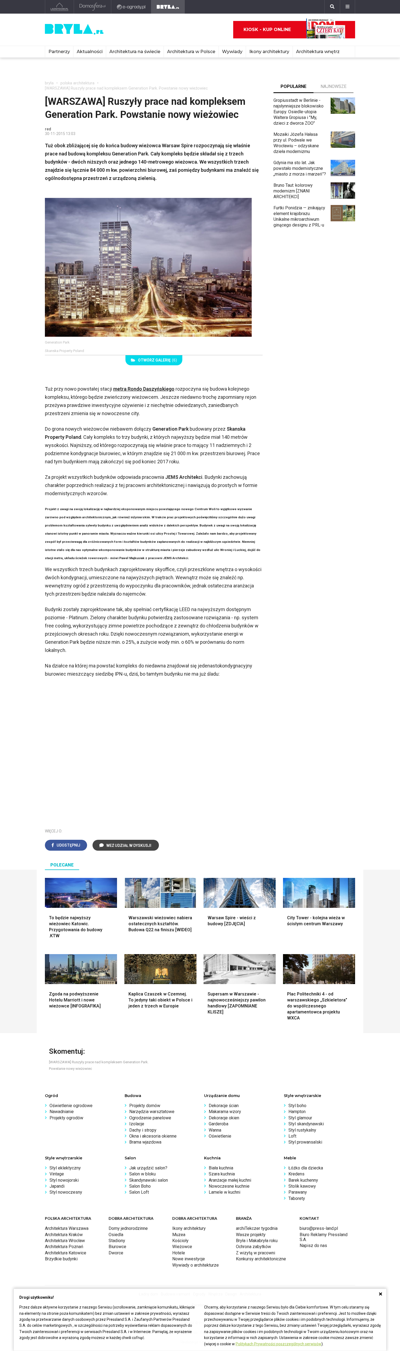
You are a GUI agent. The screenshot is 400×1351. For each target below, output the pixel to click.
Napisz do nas (313, 1245)
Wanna (215, 1130)
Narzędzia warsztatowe (151, 1111)
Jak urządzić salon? (148, 1168)
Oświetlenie (220, 1136)
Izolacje (136, 1123)
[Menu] (347, 7)
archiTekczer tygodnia (257, 1228)
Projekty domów (144, 1105)
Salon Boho (140, 1186)
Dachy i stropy (142, 1130)
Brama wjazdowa (145, 1142)
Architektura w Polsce (191, 51)
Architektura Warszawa (66, 1228)
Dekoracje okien (224, 1117)
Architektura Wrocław (65, 1240)
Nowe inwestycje (188, 1258)
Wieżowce (182, 1246)
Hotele (178, 1252)
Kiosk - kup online (267, 29)
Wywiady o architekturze (195, 1265)
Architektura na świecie (134, 51)
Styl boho (297, 1105)
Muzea (178, 1234)
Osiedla (116, 1234)
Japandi (57, 1186)
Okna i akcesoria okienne (153, 1136)
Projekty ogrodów (66, 1117)
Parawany (297, 1192)
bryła (49, 83)
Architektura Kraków (64, 1234)
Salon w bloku (142, 1174)
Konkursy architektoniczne (261, 1258)
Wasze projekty (251, 1234)
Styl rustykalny (302, 1130)
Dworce (116, 1252)
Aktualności (90, 51)
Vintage (57, 1174)
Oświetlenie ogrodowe (71, 1105)
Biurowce (117, 1246)
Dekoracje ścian (224, 1105)
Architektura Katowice (65, 1252)
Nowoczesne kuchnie (229, 1186)
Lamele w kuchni (224, 1192)
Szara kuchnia (222, 1174)
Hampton (297, 1111)
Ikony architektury (269, 51)
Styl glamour (300, 1117)
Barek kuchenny (303, 1180)
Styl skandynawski (306, 1123)
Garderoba (218, 1123)
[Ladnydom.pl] (59, 7)
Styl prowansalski (305, 1142)
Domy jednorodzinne (128, 1228)
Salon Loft (139, 1192)
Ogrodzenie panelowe (150, 1117)
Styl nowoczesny (66, 1192)
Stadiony (117, 1240)
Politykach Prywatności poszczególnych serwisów (278, 1344)
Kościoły (180, 1240)
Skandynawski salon (148, 1180)
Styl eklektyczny (65, 1168)
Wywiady (232, 51)
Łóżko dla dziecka (305, 1168)
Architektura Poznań (64, 1246)
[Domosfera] (92, 7)
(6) (157, 360)
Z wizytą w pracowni (255, 1252)
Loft (292, 1136)
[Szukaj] (332, 7)
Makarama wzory (225, 1111)
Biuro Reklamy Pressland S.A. (323, 1237)
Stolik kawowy (302, 1186)
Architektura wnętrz (318, 51)
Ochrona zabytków (253, 1246)
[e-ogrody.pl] (131, 7)
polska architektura (77, 83)
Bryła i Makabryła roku (257, 1240)
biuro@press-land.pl (319, 1228)
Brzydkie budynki (61, 1258)
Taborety (296, 1198)
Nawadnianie (62, 1111)
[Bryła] (168, 7)
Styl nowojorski (64, 1180)
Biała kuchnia (221, 1168)
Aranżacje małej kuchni (230, 1180)
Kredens (296, 1174)
